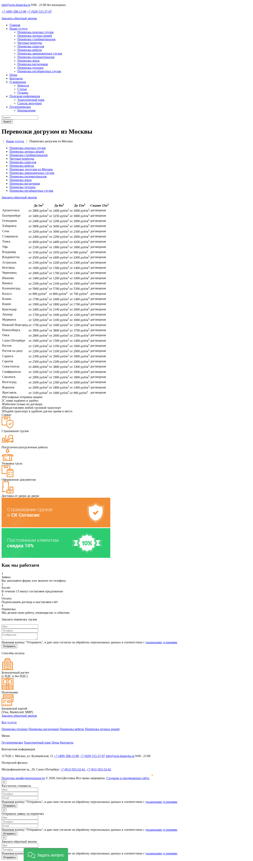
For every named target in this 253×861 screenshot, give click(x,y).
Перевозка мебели (29, 50)
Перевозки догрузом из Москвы (31, 169)
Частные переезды (29, 42)
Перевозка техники (30, 67)
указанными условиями (161, 642)
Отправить (9, 646)
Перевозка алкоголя (30, 46)
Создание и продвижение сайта (128, 778)
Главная (14, 25)
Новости (23, 85)
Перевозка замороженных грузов (39, 53)
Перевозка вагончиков (32, 64)
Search (7, 121)
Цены (13, 74)
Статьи (22, 89)
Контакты (16, 78)
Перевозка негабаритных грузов (39, 71)
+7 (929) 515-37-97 (39, 11)
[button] (46, 854)
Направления (26, 110)
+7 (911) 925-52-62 (99, 769)
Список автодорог (29, 103)
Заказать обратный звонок (19, 18)
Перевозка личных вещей (34, 35)
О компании (17, 82)
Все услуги (9, 722)
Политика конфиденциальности (23, 778)
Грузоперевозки (20, 107)
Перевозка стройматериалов (36, 39)
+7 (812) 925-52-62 (72, 769)
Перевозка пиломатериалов (36, 57)
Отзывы (22, 92)
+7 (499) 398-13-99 (14, 11)
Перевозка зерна (28, 60)
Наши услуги (18, 28)
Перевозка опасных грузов (35, 32)
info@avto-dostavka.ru (16, 5)
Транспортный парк (30, 99)
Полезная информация (24, 96)
